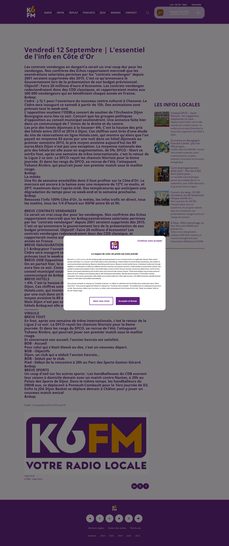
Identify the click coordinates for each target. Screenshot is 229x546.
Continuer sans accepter (149, 240)
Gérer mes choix (101, 300)
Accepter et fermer (127, 300)
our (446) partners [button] (79, 259)
